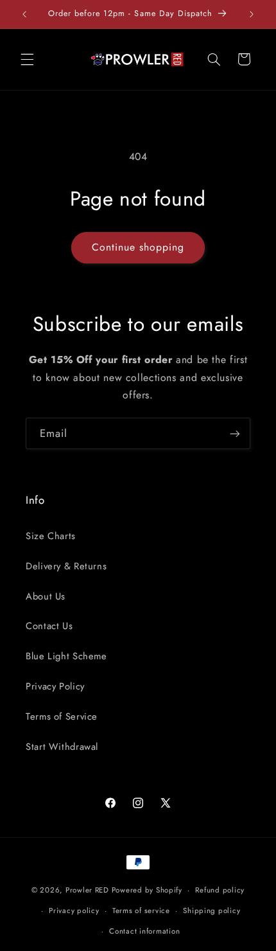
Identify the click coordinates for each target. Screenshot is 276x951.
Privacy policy (74, 910)
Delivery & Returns (66, 566)
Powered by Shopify (147, 890)
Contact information (144, 931)
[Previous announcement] (24, 14)
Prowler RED (87, 890)
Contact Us (49, 626)
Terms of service (141, 910)
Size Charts (51, 536)
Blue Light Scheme (66, 656)
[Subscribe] (235, 433)
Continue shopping (138, 247)
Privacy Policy (55, 686)
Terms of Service (62, 716)
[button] (27, 59)
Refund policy (220, 890)
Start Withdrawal (62, 747)
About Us (45, 596)
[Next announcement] (251, 14)
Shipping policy (211, 910)
